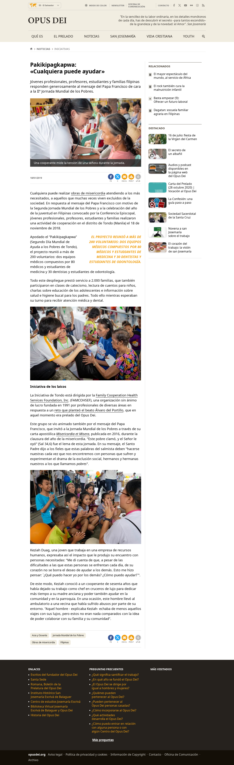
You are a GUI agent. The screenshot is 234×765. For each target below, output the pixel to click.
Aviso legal (55, 754)
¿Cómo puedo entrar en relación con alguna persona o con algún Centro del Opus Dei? (114, 727)
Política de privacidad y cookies (86, 754)
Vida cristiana (159, 36)
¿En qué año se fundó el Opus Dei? (115, 679)
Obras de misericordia (43, 642)
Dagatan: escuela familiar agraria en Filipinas (171, 112)
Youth (188, 36)
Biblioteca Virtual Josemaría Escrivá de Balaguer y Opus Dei (52, 708)
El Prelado (63, 36)
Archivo (33, 760)
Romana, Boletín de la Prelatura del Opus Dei (46, 686)
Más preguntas (103, 740)
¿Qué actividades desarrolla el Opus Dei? (107, 717)
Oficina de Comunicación (136, 5)
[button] (131, 178)
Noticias (91, 36)
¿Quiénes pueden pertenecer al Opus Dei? (108, 695)
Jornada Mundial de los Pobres (68, 635)
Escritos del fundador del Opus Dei (54, 675)
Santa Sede (38, 679)
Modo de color (98, 5)
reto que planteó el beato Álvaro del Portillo (88, 410)
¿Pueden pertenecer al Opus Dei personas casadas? (111, 704)
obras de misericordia (88, 193)
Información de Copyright (128, 754)
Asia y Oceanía (39, 635)
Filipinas (64, 642)
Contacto (163, 5)
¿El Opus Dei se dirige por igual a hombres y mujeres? (110, 686)
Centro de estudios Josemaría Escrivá (55, 702)
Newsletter (118, 5)
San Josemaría (123, 36)
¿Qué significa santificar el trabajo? (115, 675)
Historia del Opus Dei (45, 715)
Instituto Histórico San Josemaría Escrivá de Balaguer (51, 695)
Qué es (37, 36)
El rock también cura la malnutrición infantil (169, 87)
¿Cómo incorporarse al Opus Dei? (114, 710)
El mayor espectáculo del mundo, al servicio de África (172, 75)
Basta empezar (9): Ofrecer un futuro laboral (171, 100)
